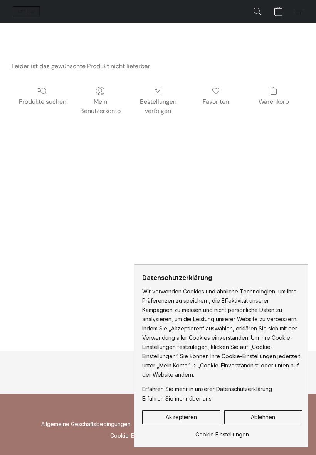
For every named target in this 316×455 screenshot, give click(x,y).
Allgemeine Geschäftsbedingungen (86, 424)
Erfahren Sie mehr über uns (177, 398)
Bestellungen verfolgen (158, 106)
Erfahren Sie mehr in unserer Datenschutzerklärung (207, 389)
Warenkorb (274, 102)
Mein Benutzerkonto (100, 106)
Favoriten (216, 102)
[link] (222, 431)
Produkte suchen (42, 102)
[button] (26, 11)
